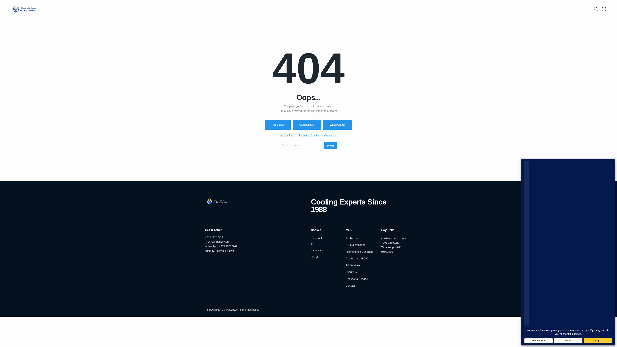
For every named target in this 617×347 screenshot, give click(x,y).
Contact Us (330, 135)
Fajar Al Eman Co (215, 309)
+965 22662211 (214, 237)
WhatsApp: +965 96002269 (221, 246)
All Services (287, 135)
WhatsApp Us (337, 125)
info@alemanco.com (217, 241)
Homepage (278, 125)
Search (331, 145)
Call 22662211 (306, 125)
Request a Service (309, 135)
